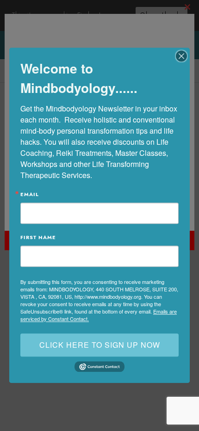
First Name (38, 237)
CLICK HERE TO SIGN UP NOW (99, 344)
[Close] (181, 56)
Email (29, 194)
